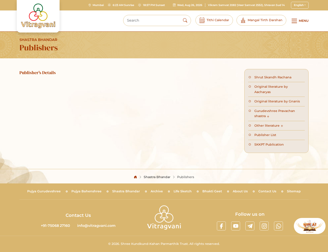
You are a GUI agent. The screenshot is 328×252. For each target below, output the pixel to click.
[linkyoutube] (235, 226)
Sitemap (294, 191)
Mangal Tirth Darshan (265, 20)
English (299, 5)
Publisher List (265, 135)
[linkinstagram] (264, 226)
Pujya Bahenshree (86, 191)
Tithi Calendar (218, 20)
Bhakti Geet (212, 191)
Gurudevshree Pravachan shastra (274, 113)
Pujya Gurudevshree (44, 191)
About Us (240, 191)
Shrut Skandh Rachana (272, 77)
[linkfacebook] (221, 226)
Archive (157, 191)
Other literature (267, 126)
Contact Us (267, 191)
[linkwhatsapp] (278, 226)
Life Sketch (183, 191)
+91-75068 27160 (55, 226)
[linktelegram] (249, 226)
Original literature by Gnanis (277, 101)
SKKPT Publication (269, 144)
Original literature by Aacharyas (271, 89)
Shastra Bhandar (126, 191)
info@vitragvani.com (96, 226)
